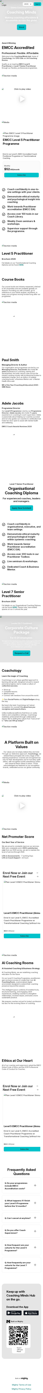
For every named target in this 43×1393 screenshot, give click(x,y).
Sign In (37, 4)
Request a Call (21, 653)
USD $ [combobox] (26, 4)
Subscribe (21, 175)
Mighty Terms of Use (21, 1385)
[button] (21, 99)
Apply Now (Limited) (21, 508)
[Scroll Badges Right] (37, 876)
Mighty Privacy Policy (21, 1389)
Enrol (21, 27)
